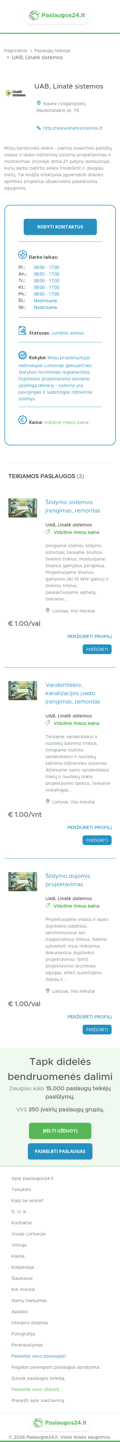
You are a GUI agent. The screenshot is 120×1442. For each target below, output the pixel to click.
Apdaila (19, 1312)
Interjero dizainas (29, 1323)
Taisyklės (21, 1189)
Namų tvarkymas (29, 1300)
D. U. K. (19, 1212)
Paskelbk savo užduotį (35, 1389)
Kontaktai (21, 1223)
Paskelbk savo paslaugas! (38, 1356)
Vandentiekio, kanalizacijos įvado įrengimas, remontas (72, 693)
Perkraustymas (27, 1345)
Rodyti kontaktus (60, 227)
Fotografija (23, 1334)
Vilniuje (19, 1245)
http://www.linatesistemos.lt (72, 128)
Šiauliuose (22, 1278)
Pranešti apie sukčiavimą (37, 1400)
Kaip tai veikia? (27, 1201)
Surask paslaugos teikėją (37, 1378)
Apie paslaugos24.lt (32, 1178)
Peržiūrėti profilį (90, 636)
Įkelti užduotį (60, 1131)
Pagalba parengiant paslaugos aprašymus (55, 1367)
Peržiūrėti (97, 649)
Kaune (18, 1256)
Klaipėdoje (22, 1267)
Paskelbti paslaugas (60, 1151)
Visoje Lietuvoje (28, 1234)
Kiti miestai (23, 1289)
